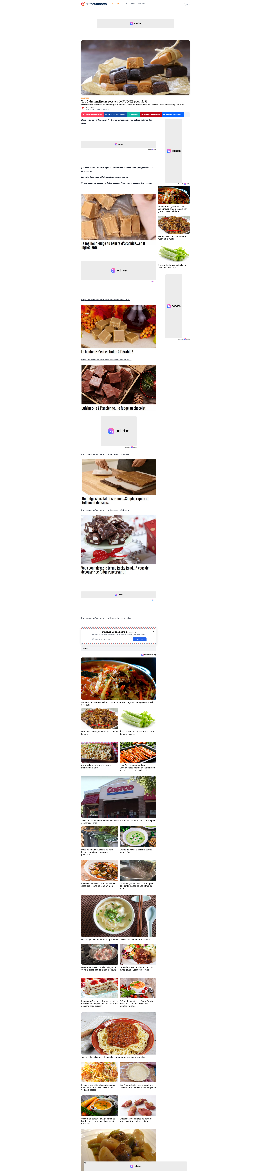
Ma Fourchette (90, 108)
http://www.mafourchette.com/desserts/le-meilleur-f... (105, 299)
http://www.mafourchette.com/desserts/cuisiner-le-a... (105, 454)
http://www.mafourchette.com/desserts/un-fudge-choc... (106, 510)
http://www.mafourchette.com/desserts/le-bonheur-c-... (106, 359)
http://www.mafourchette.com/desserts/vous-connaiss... (106, 618)
